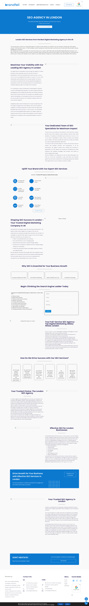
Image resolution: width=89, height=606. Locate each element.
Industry (52, 4)
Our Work (25, 4)
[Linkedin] (73, 580)
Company (58, 4)
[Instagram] (80, 580)
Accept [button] (60, 604)
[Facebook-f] (77, 580)
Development (32, 4)
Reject (67, 604)
